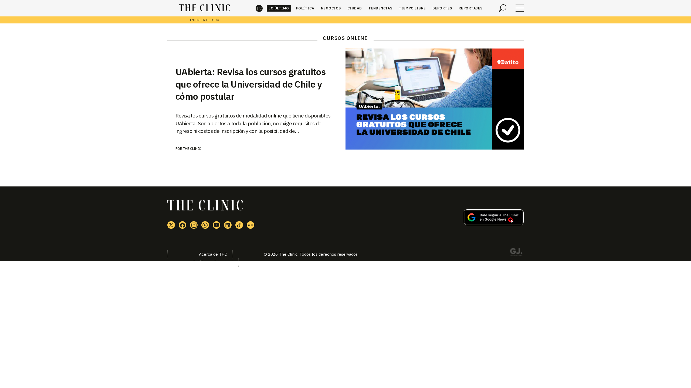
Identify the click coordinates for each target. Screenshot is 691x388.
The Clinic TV (216, 225)
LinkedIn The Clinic (228, 225)
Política (305, 8)
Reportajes (471, 8)
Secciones (520, 8)
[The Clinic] (204, 8)
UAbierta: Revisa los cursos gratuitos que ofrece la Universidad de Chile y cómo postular (250, 84)
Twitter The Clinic (171, 225)
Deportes (442, 8)
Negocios (331, 8)
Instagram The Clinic (194, 225)
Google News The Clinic (250, 225)
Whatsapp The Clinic (205, 225)
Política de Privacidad (213, 262)
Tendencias (380, 8)
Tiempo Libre (412, 8)
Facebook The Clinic (182, 225)
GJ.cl (516, 253)
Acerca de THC (213, 254)
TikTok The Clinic (239, 225)
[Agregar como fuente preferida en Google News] (494, 223)
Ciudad (354, 8)
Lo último (279, 8)
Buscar (502, 8)
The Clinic (259, 8)
